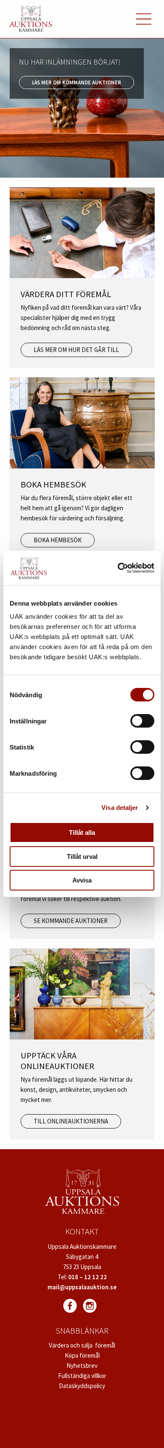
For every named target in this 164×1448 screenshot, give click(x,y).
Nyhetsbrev (82, 1365)
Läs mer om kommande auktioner (76, 82)
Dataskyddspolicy (82, 1386)
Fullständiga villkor (82, 1376)
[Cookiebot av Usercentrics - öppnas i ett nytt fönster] (118, 568)
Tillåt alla (82, 832)
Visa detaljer (119, 807)
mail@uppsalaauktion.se (82, 1287)
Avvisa (82, 880)
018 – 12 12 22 (87, 1277)
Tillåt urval (82, 856)
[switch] (142, 721)
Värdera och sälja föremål (82, 1345)
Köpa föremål (82, 1355)
